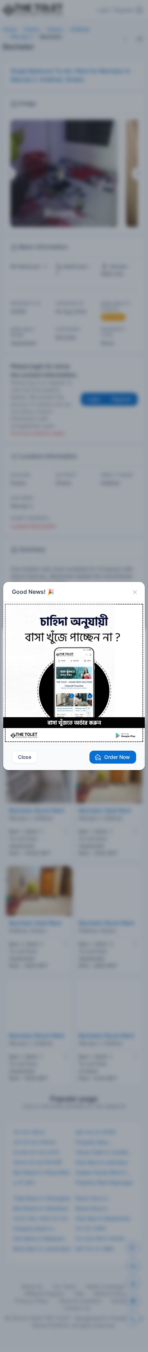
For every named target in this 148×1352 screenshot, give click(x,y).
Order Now (117, 757)
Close (24, 757)
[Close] (135, 592)
